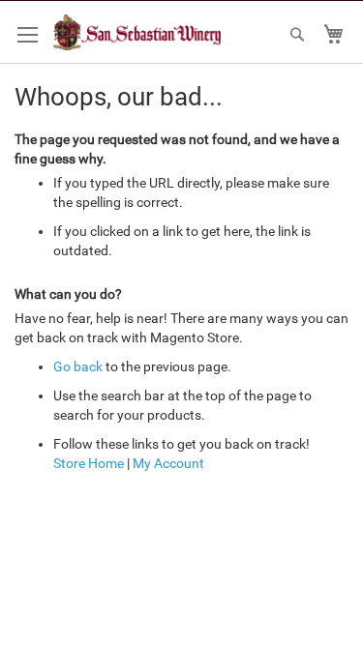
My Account (168, 463)
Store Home (88, 463)
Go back (78, 366)
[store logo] (137, 32)
